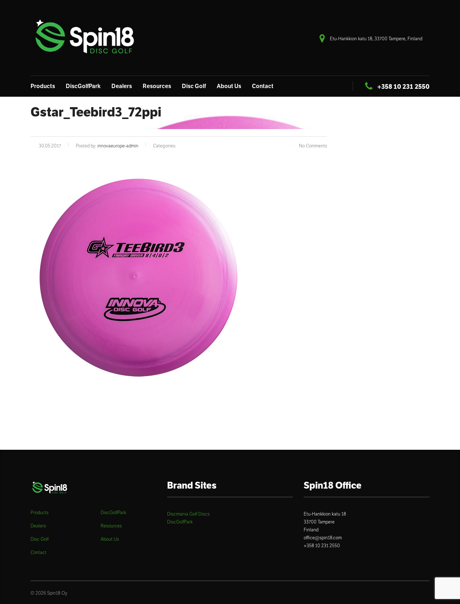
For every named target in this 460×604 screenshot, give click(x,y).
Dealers (121, 86)
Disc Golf (194, 86)
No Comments (313, 146)
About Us (229, 86)
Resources (157, 86)
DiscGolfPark (83, 86)
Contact (262, 86)
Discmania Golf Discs (188, 514)
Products (43, 86)
